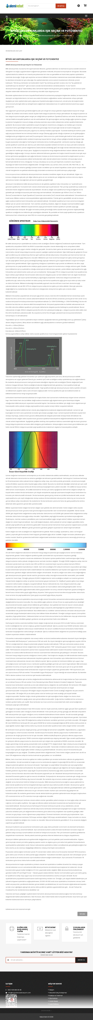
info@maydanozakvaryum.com (19, 993)
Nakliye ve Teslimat (55, 995)
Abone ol (81, 960)
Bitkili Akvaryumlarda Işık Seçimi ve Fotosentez (55, 36)
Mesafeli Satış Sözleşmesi (58, 993)
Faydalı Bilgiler (30, 36)
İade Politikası (54, 1004)
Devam (82, 914)
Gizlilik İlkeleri (53, 1001)
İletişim (51, 990)
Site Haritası (53, 998)
